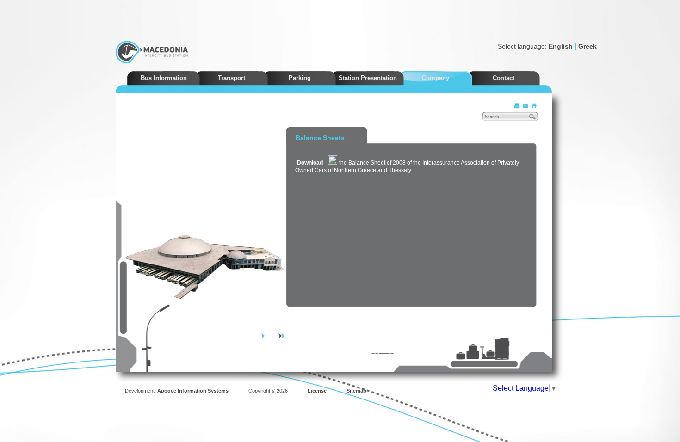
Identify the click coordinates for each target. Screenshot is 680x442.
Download (310, 163)
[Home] (534, 106)
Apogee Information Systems (193, 390)
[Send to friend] (525, 106)
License (317, 390)
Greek (587, 46)
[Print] (517, 106)
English (561, 46)
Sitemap (356, 390)
